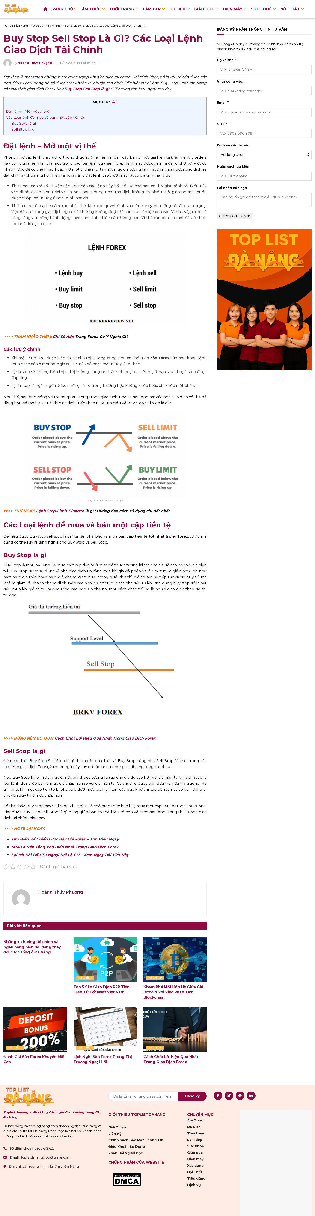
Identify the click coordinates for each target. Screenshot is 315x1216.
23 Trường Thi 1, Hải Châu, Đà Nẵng (51, 1166)
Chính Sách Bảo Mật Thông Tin (135, 1140)
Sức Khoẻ (261, 9)
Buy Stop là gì (23, 123)
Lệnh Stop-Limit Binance (60, 511)
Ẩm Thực (91, 9)
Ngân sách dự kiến (233, 166)
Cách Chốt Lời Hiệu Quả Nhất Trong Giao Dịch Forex (105, 738)
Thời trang (121, 9)
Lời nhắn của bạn (232, 188)
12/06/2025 (67, 63)
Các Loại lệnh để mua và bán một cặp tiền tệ (45, 117)
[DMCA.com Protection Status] (127, 1179)
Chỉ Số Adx (63, 336)
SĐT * (222, 124)
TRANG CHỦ (61, 9)
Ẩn (114, 102)
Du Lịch (177, 9)
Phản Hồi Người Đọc (125, 1153)
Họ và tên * (226, 60)
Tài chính (88, 63)
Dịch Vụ (194, 1185)
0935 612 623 (44, 1148)
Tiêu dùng (196, 1178)
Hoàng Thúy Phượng (35, 63)
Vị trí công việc (230, 81)
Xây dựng (195, 1165)
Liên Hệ (115, 1134)
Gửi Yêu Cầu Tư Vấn (234, 216)
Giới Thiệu (117, 1127)
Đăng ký (192, 1096)
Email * (223, 103)
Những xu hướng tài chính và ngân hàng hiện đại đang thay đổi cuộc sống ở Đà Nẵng (32, 947)
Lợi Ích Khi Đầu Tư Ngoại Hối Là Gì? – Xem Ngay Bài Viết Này (70, 855)
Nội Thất (290, 9)
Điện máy (232, 9)
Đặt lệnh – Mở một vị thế (27, 111)
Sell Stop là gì (23, 129)
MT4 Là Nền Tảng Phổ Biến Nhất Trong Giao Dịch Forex (64, 847)
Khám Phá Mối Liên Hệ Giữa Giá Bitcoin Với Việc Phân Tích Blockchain (173, 992)
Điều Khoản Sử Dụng (126, 1147)
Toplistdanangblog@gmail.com (46, 1157)
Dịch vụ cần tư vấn (233, 145)
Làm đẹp (152, 9)
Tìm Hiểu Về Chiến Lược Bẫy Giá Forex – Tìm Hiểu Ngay (65, 839)
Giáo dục (204, 9)
